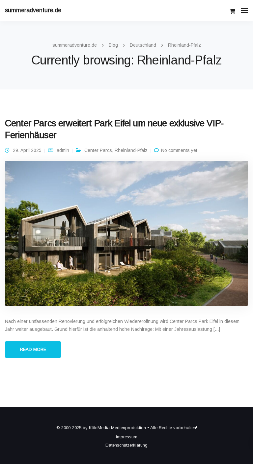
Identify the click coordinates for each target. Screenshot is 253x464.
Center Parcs (98, 150)
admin (63, 150)
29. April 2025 (27, 150)
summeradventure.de (33, 10)
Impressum (126, 436)
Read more (33, 349)
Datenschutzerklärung (126, 445)
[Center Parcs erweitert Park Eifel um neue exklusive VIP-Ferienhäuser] (126, 236)
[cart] (232, 11)
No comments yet (179, 150)
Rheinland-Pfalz (131, 150)
